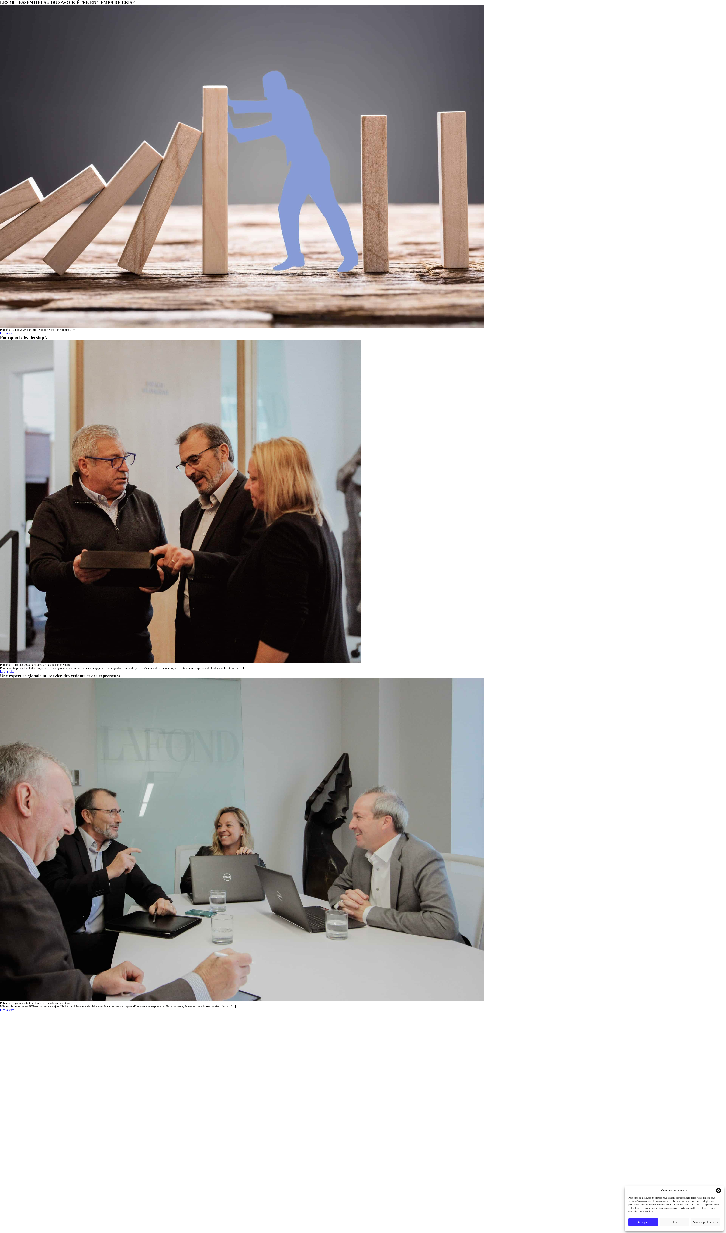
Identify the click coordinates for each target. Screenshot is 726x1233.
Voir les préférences (705, 1222)
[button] (718, 1190)
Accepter (643, 1222)
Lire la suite (7, 333)
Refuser (674, 1222)
